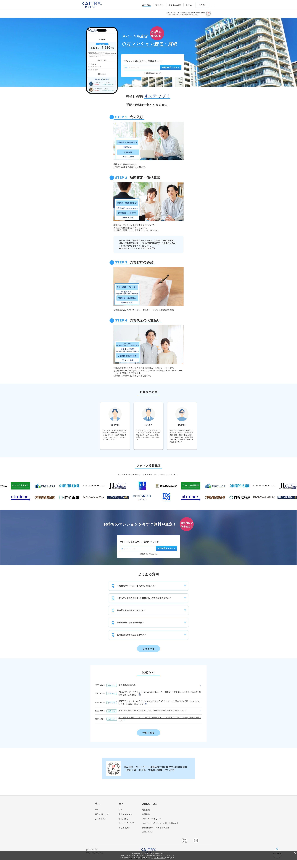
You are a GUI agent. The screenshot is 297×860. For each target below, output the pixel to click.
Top (96, 810)
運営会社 (146, 810)
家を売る (146, 5)
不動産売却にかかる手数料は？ (130, 623)
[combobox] (142, 67)
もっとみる (148, 648)
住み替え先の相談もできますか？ (131, 610)
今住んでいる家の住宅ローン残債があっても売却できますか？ (144, 598)
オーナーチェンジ (126, 823)
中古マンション (125, 814)
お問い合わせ (148, 832)
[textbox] (144, 67)
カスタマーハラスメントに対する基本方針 (160, 823)
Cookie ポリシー (159, 858)
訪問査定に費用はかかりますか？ (131, 635)
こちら (149, 248)
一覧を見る (148, 732)
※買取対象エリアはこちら (152, 73)
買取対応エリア (101, 814)
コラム (189, 5)
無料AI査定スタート (170, 67)
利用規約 (146, 814)
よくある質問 (174, 5)
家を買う (159, 5)
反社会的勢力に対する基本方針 (155, 828)
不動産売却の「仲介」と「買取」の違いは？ (136, 586)
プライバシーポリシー (151, 819)
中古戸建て (123, 819)
